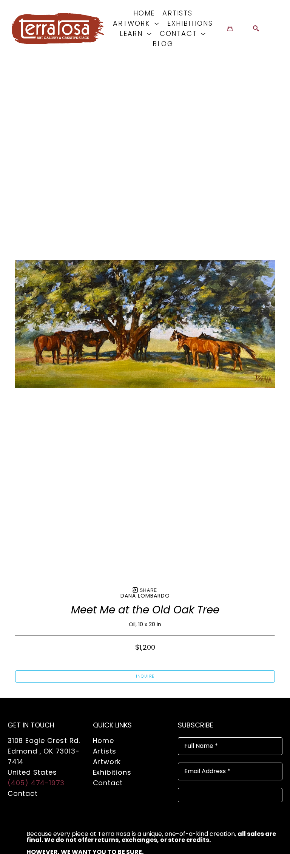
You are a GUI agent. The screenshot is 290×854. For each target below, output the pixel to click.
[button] (136, 23)
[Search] (256, 28)
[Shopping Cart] (230, 28)
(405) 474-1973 (36, 783)
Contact (23, 793)
